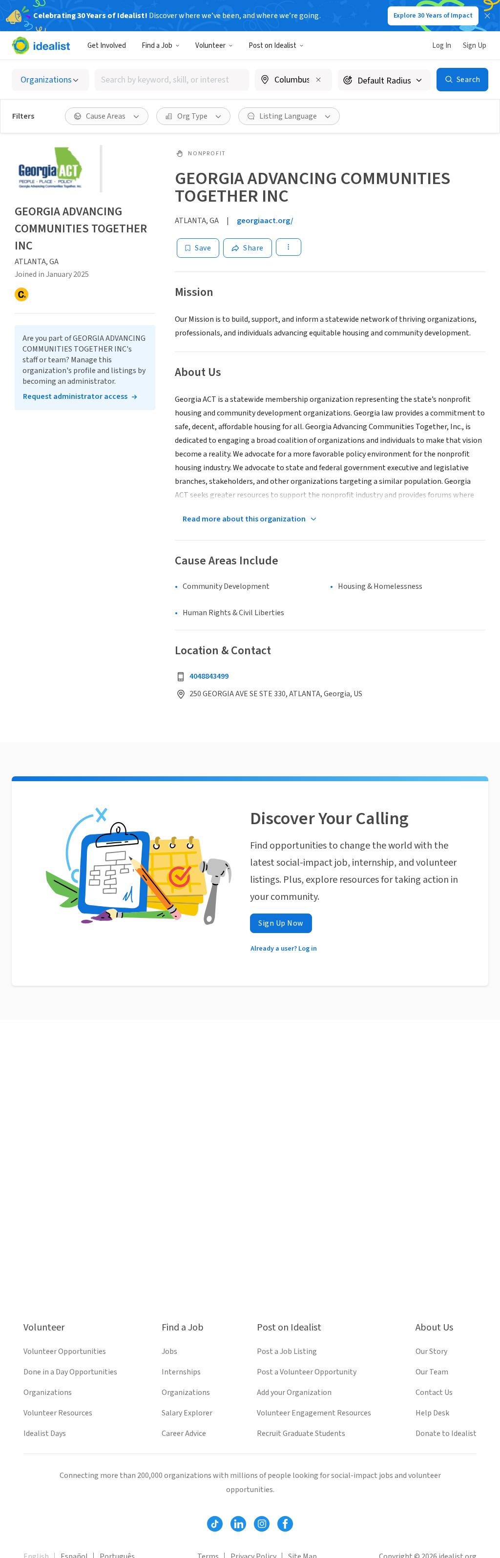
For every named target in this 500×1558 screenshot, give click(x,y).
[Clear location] (318, 79)
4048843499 (209, 676)
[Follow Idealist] (215, 1524)
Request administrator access (75, 396)
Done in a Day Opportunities (70, 1372)
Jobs (169, 1351)
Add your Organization (294, 1392)
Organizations (47, 1392)
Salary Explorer (187, 1413)
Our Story (431, 1351)
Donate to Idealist (446, 1433)
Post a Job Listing (287, 1351)
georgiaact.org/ (265, 221)
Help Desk (432, 1413)
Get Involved (106, 46)
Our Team (432, 1372)
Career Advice (184, 1433)
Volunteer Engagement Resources (314, 1413)
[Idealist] (41, 45)
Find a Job (157, 46)
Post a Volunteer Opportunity (306, 1372)
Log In (441, 46)
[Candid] (21, 294)
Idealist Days (44, 1433)
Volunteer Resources (57, 1413)
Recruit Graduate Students (301, 1433)
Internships (181, 1372)
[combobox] (172, 79)
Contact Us (434, 1392)
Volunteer (210, 46)
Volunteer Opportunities (64, 1351)
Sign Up (474, 46)
